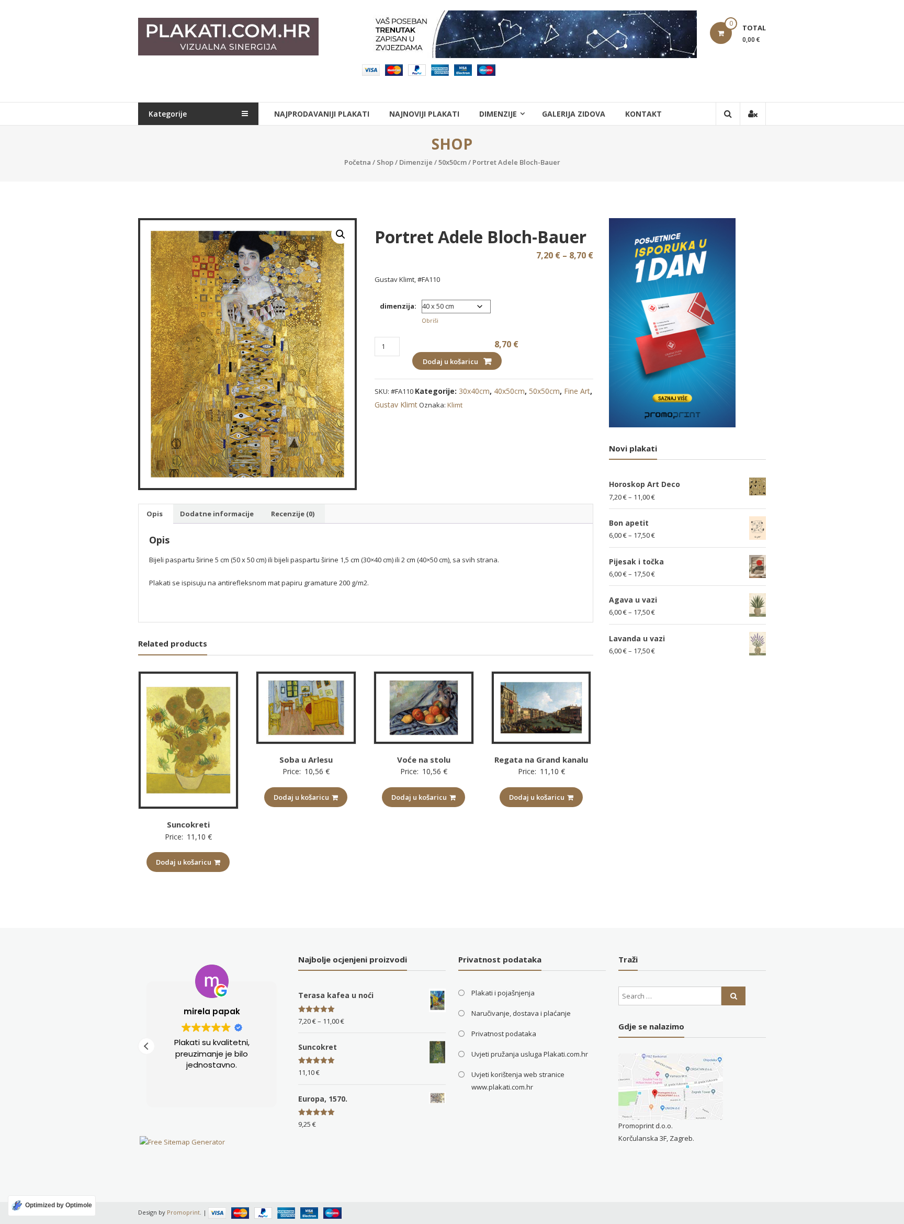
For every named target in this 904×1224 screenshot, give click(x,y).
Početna (357, 162)
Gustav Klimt (396, 405)
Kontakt (643, 114)
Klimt (454, 405)
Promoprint (183, 1212)
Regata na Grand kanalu (541, 759)
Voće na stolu (423, 759)
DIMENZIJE (498, 114)
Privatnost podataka (503, 1033)
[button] (340, 234)
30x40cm (474, 391)
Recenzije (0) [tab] (292, 513)
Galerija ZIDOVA (573, 114)
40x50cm (509, 391)
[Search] (733, 996)
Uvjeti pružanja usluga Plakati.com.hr (529, 1054)
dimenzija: (398, 306)
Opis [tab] (154, 513)
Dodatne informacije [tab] (217, 513)
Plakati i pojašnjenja (503, 993)
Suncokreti (188, 824)
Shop (385, 162)
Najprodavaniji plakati (321, 114)
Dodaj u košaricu (450, 361)
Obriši (430, 320)
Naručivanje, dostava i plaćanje (521, 1013)
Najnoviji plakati (424, 114)
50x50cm (452, 162)
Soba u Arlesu (306, 759)
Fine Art (577, 391)
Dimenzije (416, 162)
